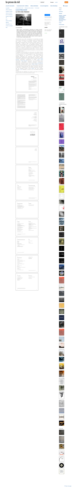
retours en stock (9, 13)
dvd (6, 19)
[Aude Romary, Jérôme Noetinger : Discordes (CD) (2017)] (62, 311)
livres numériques (9, 14)
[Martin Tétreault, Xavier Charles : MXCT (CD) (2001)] (62, 410)
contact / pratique (9, 25)
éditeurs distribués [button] (34, 5)
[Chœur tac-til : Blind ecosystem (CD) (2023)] (62, 201)
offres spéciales (9, 9)
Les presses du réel (19, 7)
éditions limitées (9, 20)
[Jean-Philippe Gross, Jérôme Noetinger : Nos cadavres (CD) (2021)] (62, 266)
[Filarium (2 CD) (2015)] (62, 83)
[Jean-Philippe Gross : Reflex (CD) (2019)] (62, 293)
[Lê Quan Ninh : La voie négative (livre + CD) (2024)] (62, 189)
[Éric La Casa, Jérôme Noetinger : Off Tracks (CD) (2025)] (62, 160)
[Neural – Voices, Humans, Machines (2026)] (62, 134)
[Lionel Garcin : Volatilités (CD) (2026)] (62, 141)
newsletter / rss (9, 24)
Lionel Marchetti (21, 10)
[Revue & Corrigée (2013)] (62, 366)
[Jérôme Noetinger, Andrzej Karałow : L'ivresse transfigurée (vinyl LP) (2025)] (62, 166)
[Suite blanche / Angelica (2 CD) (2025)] (62, 41)
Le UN (21, 69)
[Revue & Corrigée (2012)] (62, 373)
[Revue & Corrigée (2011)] (62, 395)
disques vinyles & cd (9, 17)
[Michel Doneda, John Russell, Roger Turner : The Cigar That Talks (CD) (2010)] (62, 446)
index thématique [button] (53, 5)
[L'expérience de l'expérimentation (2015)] (62, 332)
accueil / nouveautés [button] (10, 5)
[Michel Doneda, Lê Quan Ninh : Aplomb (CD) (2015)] (62, 345)
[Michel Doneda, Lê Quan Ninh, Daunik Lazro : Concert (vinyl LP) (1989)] (62, 471)
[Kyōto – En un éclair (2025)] (62, 33)
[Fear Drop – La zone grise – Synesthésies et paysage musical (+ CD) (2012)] (62, 387)
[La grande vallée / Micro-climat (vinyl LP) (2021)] (62, 62)
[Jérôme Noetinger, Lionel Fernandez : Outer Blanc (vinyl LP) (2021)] (62, 260)
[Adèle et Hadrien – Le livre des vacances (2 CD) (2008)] (62, 89)
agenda (7, 22)
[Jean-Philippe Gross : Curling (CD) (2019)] (62, 299)
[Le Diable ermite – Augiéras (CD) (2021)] (62, 69)
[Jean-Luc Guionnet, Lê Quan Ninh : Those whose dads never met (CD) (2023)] (62, 196)
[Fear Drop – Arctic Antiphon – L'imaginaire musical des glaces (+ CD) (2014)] (62, 359)
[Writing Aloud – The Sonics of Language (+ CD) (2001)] (62, 416)
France (60, 9)
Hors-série (37, 7)
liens (6, 27)
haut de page (68, 486)
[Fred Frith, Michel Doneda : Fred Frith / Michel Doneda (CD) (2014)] (62, 432)
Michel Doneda (35, 64)
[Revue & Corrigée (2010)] (62, 403)
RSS (67, 2)
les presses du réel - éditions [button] (22, 5)
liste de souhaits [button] (48, 17)
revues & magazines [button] (44, 5)
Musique (60, 13)
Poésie (60, 22)
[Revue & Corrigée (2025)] (62, 173)
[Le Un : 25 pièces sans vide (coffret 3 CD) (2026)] (62, 126)
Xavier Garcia (40, 59)
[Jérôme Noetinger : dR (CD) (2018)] (62, 305)
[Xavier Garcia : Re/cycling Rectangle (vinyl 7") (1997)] (62, 465)
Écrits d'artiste (61, 24)
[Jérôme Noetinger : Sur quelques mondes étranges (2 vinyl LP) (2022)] (62, 228)
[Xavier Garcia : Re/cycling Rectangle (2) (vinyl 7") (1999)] (62, 458)
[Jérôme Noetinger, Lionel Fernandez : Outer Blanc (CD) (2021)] (62, 254)
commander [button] (47, 14)
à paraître (7, 8)
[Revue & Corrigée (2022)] (62, 241)
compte (66, 5)
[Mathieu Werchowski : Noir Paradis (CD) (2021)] (62, 248)
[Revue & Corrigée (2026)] (62, 110)
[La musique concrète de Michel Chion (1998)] (62, 96)
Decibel (33, 68)
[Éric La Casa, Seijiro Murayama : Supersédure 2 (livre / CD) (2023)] (62, 207)
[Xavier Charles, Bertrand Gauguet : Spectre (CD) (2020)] (62, 273)
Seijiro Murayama (24, 60)
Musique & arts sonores (29, 7)
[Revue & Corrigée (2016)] (62, 324)
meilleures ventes (9, 11)
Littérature (61, 11)
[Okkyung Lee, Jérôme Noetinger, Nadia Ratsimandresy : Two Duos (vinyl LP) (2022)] (62, 234)
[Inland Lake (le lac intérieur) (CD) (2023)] (62, 56)
